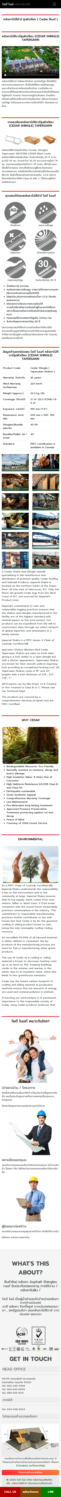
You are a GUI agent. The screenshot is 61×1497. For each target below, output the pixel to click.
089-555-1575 (15, 1393)
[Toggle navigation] (54, 4)
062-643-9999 (16, 1389)
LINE (51, 1492)
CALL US (10, 1492)
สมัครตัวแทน (30, 1492)
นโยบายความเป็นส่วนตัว (40, 1483)
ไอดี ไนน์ (16, 4)
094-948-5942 (16, 1409)
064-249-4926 (16, 1386)
